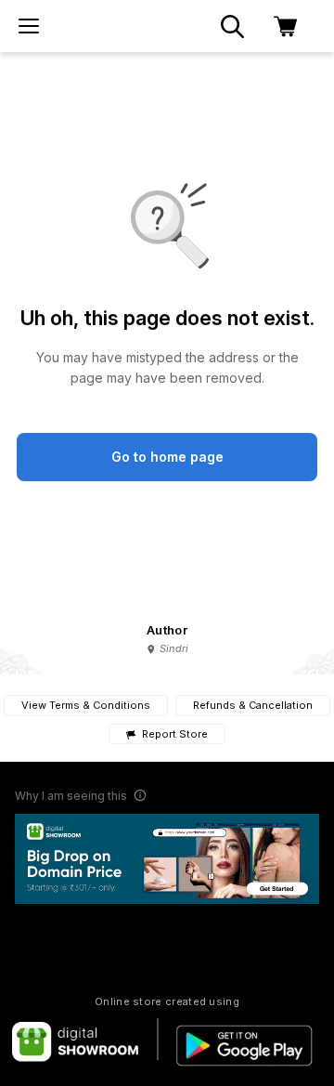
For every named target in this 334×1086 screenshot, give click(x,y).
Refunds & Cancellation (253, 705)
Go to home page (167, 456)
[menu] (29, 26)
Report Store (174, 734)
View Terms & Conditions (85, 705)
